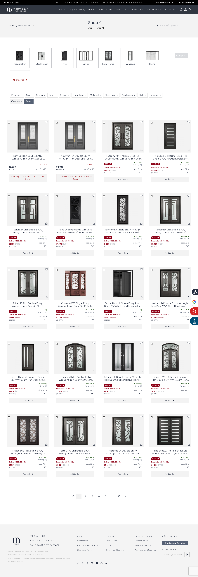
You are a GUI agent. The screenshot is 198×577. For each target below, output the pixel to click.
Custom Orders (130, 9)
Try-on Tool (144, 9)
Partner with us (142, 541)
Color (51, 95)
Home (62, 9)
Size (28, 95)
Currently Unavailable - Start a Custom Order (27, 177)
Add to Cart (123, 179)
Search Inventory (143, 545)
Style (141, 95)
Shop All (100, 28)
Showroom (157, 9)
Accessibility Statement (146, 550)
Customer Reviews (115, 550)
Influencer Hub (169, 536)
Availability (127, 95)
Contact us (170, 9)
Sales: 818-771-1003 (12, 2)
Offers (109, 9)
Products (92, 9)
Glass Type (110, 95)
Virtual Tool (111, 541)
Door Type (78, 95)
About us (81, 536)
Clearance (16, 101)
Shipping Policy (84, 550)
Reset (29, 101)
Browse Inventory (165, 2)
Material (94, 95)
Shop (101, 9)
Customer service (175, 543)
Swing (39, 95)
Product (15, 95)
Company (72, 9)
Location (154, 95)
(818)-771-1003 (37, 536)
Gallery (82, 9)
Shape (63, 95)
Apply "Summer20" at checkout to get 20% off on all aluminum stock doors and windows (99, 2)
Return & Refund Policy (88, 545)
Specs (117, 9)
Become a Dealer (143, 536)
